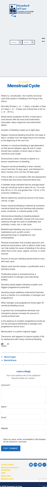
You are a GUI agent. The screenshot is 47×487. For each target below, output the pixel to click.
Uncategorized (23, 82)
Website (4, 428)
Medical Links (7, 478)
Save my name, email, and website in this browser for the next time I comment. (24, 440)
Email (4, 417)
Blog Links (6, 475)
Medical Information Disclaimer (10, 468)
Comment (6, 385)
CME (3, 472)
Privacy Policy (7, 464)
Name (4, 406)
